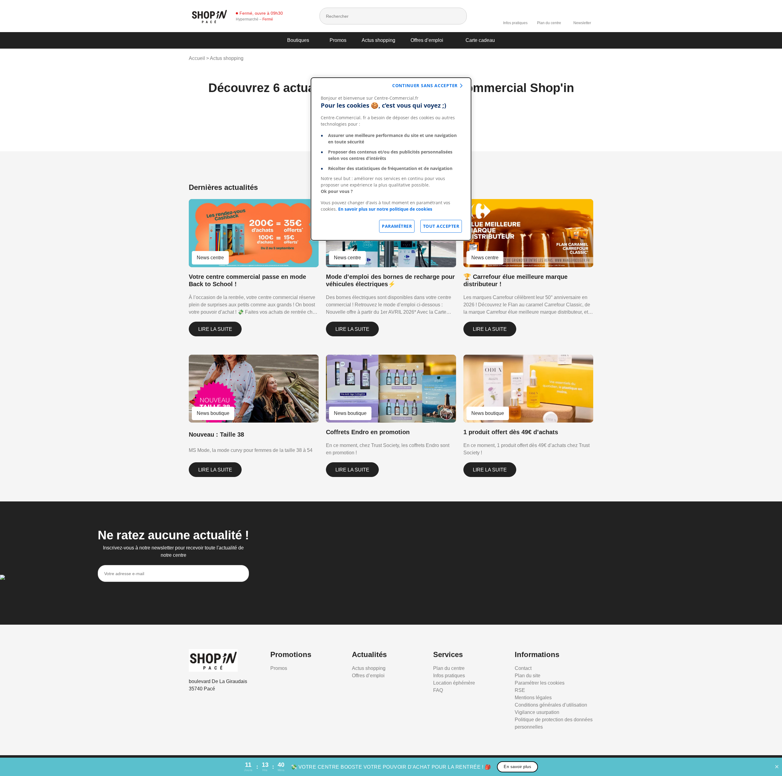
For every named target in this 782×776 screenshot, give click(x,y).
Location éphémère (454, 682)
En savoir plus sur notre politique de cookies (385, 209)
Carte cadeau (480, 40)
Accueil (197, 58)
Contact (523, 668)
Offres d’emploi (427, 40)
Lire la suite (215, 329)
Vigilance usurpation (537, 712)
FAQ (438, 690)
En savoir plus (517, 766)
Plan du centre (549, 23)
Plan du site (527, 675)
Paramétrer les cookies (540, 682)
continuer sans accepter (425, 85)
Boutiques (298, 40)
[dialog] (391, 159)
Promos (338, 40)
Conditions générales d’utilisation (551, 705)
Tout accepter (441, 226)
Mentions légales (533, 697)
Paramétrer (397, 226)
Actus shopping (378, 40)
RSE (520, 690)
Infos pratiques (515, 23)
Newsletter (582, 23)
